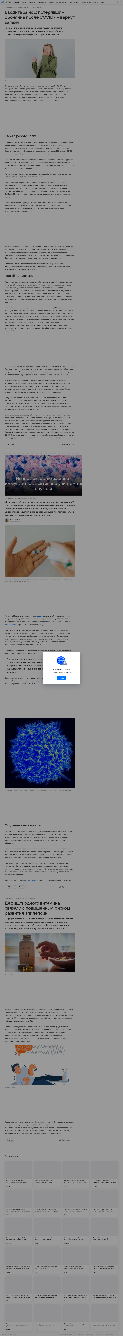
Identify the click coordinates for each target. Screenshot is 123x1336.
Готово (61, 678)
